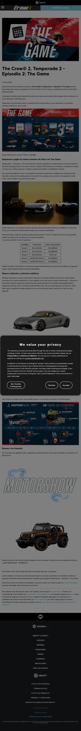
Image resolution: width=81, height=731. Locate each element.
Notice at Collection (29, 356)
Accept (66, 385)
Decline (51, 385)
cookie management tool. (34, 358)
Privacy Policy (12, 356)
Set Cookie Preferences (15, 385)
